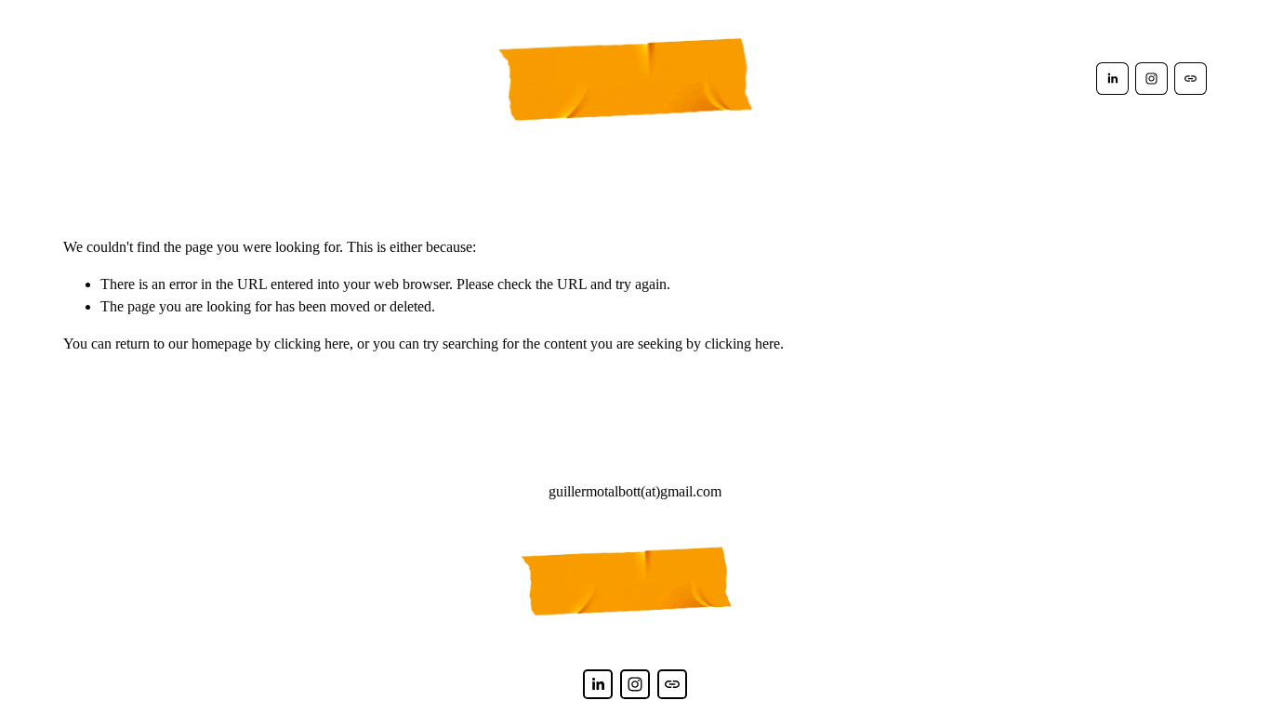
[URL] (1190, 78)
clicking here (312, 343)
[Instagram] (1151, 78)
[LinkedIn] (1112, 78)
